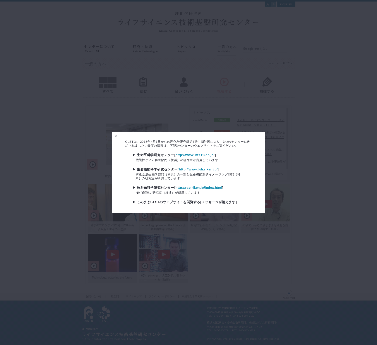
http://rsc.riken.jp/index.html (198, 187)
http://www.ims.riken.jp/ (194, 155)
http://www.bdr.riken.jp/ (198, 169)
